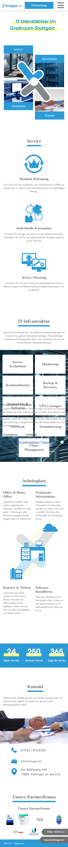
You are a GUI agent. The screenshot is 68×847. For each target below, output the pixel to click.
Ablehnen (31, 434)
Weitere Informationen (26, 442)
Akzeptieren (10, 434)
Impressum (48, 442)
